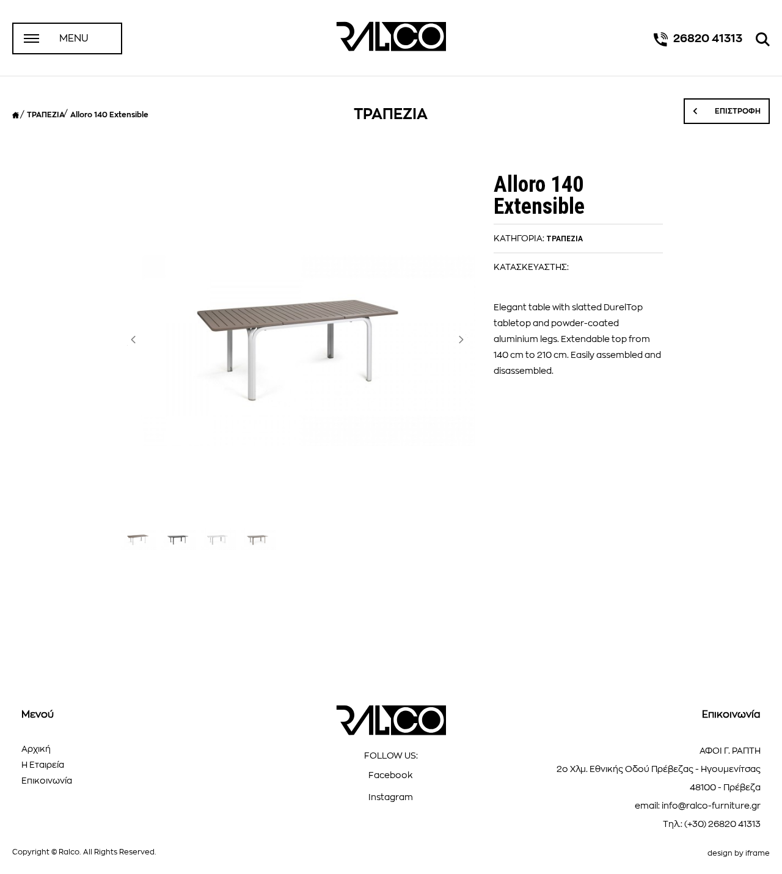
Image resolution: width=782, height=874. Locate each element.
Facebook (390, 775)
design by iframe (738, 853)
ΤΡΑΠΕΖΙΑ (46, 114)
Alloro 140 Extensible (109, 114)
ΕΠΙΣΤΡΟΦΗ (737, 111)
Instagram (390, 797)
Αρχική (36, 749)
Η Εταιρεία (42, 764)
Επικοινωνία (46, 780)
